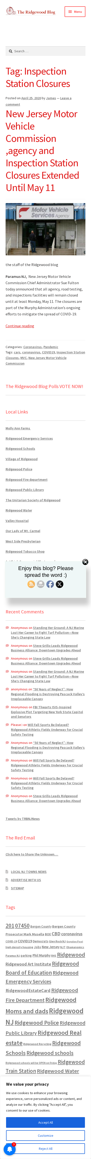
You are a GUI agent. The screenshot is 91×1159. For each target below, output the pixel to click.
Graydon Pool (74, 941)
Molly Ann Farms (18, 428)
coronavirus (31, 352)
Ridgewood (71, 954)
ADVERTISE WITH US (26, 880)
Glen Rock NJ (57, 941)
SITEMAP (17, 888)
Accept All (45, 1122)
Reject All (45, 1148)
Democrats (40, 941)
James (51, 98)
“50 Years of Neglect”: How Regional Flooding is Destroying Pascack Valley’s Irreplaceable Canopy (48, 694)
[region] (45, 1117)
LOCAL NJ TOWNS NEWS (29, 871)
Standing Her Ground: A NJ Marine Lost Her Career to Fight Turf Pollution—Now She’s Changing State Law (47, 632)
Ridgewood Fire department (27, 479)
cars (17, 352)
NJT (63, 947)
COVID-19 (11, 941)
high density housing (19, 947)
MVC (23, 358)
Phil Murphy (41, 955)
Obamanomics (75, 947)
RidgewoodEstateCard (28, 990)
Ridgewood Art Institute (28, 964)
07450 (22, 925)
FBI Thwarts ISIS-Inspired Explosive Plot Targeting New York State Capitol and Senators (47, 712)
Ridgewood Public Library (25, 490)
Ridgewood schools (50, 1052)
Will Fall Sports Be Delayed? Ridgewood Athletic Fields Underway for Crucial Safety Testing (47, 730)
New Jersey (50, 947)
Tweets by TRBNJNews (23, 818)
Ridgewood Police (19, 469)
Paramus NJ (13, 955)
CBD (56, 934)
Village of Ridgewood (22, 459)
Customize (45, 1135)
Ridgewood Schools (20, 448)
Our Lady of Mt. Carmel (23, 531)
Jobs (37, 947)
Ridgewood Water (19, 510)
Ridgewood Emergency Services (29, 438)
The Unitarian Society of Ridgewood (33, 500)
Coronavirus (32, 347)
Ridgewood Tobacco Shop (25, 551)
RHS (53, 955)
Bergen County (40, 926)
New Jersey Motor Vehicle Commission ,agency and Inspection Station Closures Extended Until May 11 (42, 150)
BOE (48, 934)
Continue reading (20, 325)
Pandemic (50, 347)
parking (26, 955)
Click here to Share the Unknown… (32, 854)
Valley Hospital (17, 520)
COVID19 (48, 352)
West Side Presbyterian (23, 541)
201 (10, 925)
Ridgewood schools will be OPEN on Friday (31, 1063)
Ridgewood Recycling (37, 1044)
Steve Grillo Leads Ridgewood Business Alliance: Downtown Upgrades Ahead (46, 648)
